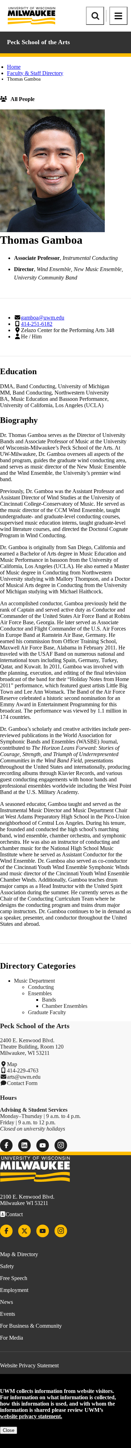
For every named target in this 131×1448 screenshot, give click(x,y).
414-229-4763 (22, 1070)
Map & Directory (19, 1254)
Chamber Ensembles (64, 1006)
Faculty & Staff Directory (35, 73)
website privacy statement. (31, 1416)
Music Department (34, 981)
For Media (11, 1338)
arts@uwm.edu (24, 1077)
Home (14, 67)
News (6, 1302)
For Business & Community (31, 1326)
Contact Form (22, 1083)
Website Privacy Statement (29, 1365)
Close (8, 1430)
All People (22, 99)
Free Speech (13, 1278)
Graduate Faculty (47, 1012)
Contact (14, 1214)
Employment (14, 1290)
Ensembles (40, 993)
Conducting (41, 987)
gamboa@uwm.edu (42, 318)
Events (7, 1314)
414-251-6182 (36, 324)
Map (12, 1064)
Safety (7, 1266)
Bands (49, 1000)
